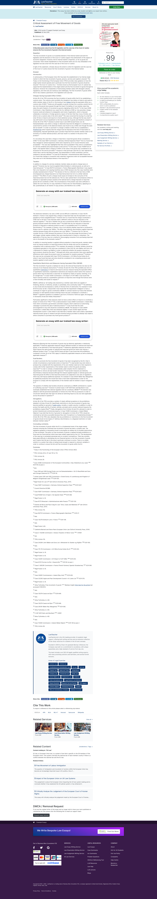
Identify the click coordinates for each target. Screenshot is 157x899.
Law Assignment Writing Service (107, 138)
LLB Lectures (91, 870)
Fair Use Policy (115, 853)
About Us (95, 7)
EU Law (48, 39)
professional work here (85, 13)
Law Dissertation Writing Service (107, 135)
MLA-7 (56, 712)
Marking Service (102, 140)
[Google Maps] (48, 847)
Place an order (109, 69)
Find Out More (113, 831)
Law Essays (91, 847)
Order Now (116, 7)
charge (68, 102)
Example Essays (42, 20)
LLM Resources (92, 863)
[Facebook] (34, 847)
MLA (49, 712)
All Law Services (69, 857)
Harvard (63, 712)
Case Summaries (92, 850)
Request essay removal (41, 815)
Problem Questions (93, 857)
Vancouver (71, 712)
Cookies (54, 891)
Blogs (89, 873)
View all (89, 719)
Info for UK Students (117, 850)
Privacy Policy (36, 891)
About (113, 847)
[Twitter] (41, 847)
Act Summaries (92, 853)
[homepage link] (34, 20)
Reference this (39, 36)
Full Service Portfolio (104, 146)
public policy (57, 405)
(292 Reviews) (114, 78)
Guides (73, 7)
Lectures (66, 7)
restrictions (44, 270)
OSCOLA (80, 7)
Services (87, 7)
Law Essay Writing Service (105, 132)
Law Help (90, 866)
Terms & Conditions (46, 891)
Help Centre (114, 860)
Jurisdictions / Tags (85, 746)
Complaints (114, 857)
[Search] (103, 2)
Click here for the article (82, 585)
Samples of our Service (104, 143)
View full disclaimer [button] (77, 16)
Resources (48, 7)
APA (44, 712)
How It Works (57, 7)
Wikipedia (81, 712)
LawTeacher (39, 7)
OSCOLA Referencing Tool (95, 860)
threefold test (37, 129)
